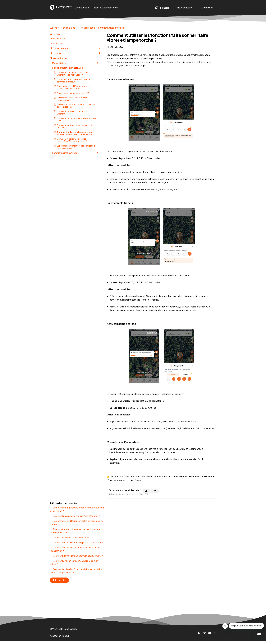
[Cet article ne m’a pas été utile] (155, 491)
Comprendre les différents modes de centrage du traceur (73, 80)
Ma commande (57, 38)
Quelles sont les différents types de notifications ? (73, 98)
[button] (156, 8)
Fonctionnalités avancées (65, 152)
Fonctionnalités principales (112, 27)
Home (56, 34)
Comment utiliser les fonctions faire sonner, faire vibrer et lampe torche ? (75, 133)
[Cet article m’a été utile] (146, 491)
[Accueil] (61, 7)
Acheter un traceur (59, 635)
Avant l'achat (56, 43)
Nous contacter (185, 7)
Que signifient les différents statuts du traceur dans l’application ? (74, 87)
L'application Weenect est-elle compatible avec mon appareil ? (76, 146)
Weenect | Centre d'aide (62, 27)
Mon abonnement (59, 48)
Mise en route (59, 62)
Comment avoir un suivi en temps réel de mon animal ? (75, 126)
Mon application (87, 27)
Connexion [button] (207, 7)
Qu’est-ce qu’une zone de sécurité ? (73, 93)
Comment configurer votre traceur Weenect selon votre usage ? (73, 73)
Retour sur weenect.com (105, 7)
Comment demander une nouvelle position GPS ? (76, 119)
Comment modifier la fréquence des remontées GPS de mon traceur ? (73, 140)
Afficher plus (59, 580)
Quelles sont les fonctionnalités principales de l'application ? (76, 105)
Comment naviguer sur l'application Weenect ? (73, 112)
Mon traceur (56, 53)
